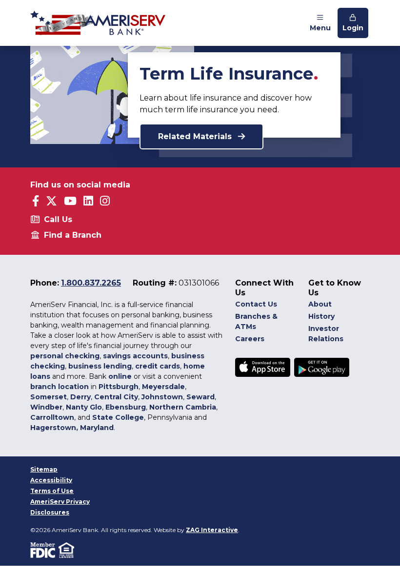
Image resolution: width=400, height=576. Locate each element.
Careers (249, 338)
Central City (116, 396)
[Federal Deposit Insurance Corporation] (44, 549)
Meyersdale (163, 386)
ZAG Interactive (212, 530)
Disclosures (49, 512)
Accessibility (51, 480)
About (320, 304)
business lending (100, 366)
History (321, 316)
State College (118, 417)
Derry (80, 396)
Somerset (48, 396)
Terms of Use (52, 490)
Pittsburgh (119, 386)
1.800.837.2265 (91, 283)
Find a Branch (72, 235)
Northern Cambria (182, 407)
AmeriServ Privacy (60, 501)
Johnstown (162, 396)
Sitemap (44, 469)
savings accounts (135, 355)
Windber (46, 407)
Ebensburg (125, 407)
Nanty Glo (84, 407)
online (120, 376)
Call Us (58, 219)
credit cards (157, 366)
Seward (200, 396)
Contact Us (256, 304)
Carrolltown (52, 417)
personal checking (65, 355)
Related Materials (196, 136)
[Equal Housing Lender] (67, 549)
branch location (59, 386)
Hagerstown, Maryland (72, 427)
